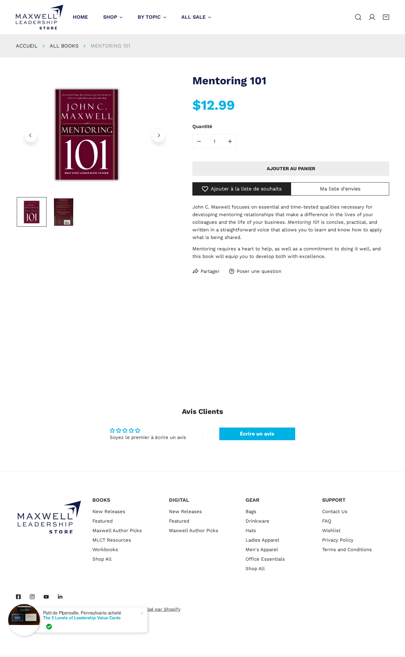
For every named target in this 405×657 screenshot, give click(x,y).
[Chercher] (358, 17)
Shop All (102, 559)
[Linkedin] (60, 597)
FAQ (326, 521)
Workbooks (105, 549)
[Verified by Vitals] (49, 626)
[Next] (158, 135)
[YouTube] (46, 597)
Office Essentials (265, 559)
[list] (94, 134)
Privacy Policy (337, 540)
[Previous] (31, 135)
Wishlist (331, 530)
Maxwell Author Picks (117, 530)
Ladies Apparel (262, 540)
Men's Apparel (262, 549)
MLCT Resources (111, 540)
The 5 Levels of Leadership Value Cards (82, 617)
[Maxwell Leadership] (39, 17)
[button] (386, 17)
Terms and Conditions (347, 549)
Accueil (27, 46)
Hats (251, 530)
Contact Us (334, 511)
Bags (251, 511)
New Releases (108, 511)
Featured (102, 521)
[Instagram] (32, 597)
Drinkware (257, 521)
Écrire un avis (257, 434)
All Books (64, 46)
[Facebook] (18, 597)
